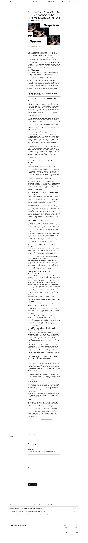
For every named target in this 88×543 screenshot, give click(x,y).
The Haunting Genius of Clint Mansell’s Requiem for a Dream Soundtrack (62, 434)
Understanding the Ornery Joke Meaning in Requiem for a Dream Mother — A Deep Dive (32, 505)
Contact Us (43, 1)
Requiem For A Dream (15, 2)
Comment (29, 453)
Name (29, 467)
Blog (39, 1)
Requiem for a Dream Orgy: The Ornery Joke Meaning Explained (26, 508)
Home (54, 1)
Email (29, 472)
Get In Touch (49, 1)
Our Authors (58, 1)
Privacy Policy (65, 1)
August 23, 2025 (75, 511)
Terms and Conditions (73, 1)
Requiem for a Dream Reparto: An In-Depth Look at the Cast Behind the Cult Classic (31, 515)
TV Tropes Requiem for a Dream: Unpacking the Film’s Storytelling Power (28, 511)
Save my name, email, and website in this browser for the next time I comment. (41, 481)
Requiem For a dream (34, 46)
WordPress (76, 539)
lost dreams (32, 137)
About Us (35, 1)
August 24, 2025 (75, 504)
